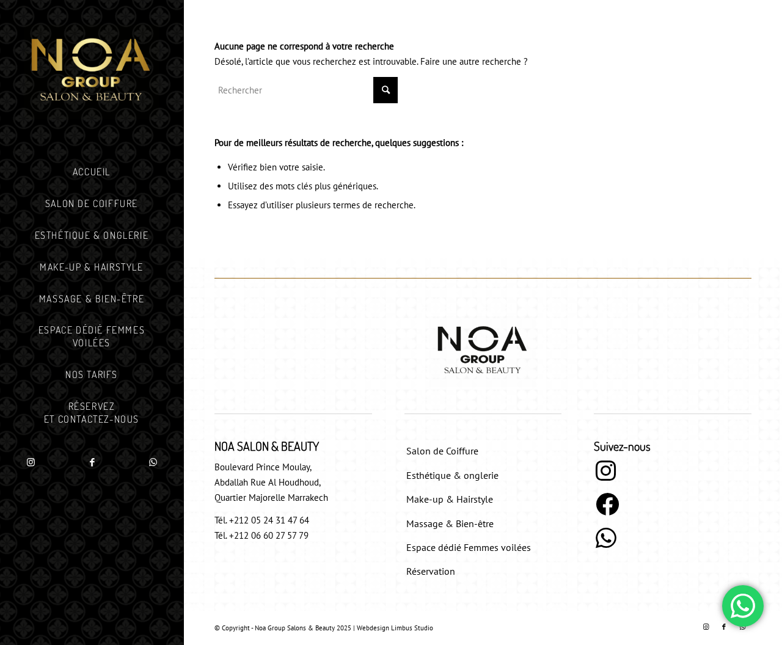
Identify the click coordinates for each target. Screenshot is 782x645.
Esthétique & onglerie (452, 475)
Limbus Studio (412, 628)
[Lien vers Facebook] (91, 462)
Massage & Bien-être (450, 523)
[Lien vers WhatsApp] (152, 462)
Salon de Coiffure (442, 451)
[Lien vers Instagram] (30, 462)
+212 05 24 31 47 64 (269, 520)
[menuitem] (91, 172)
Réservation (430, 571)
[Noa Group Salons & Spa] (91, 71)
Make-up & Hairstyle (449, 499)
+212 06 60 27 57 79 (269, 535)
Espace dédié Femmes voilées (468, 547)
